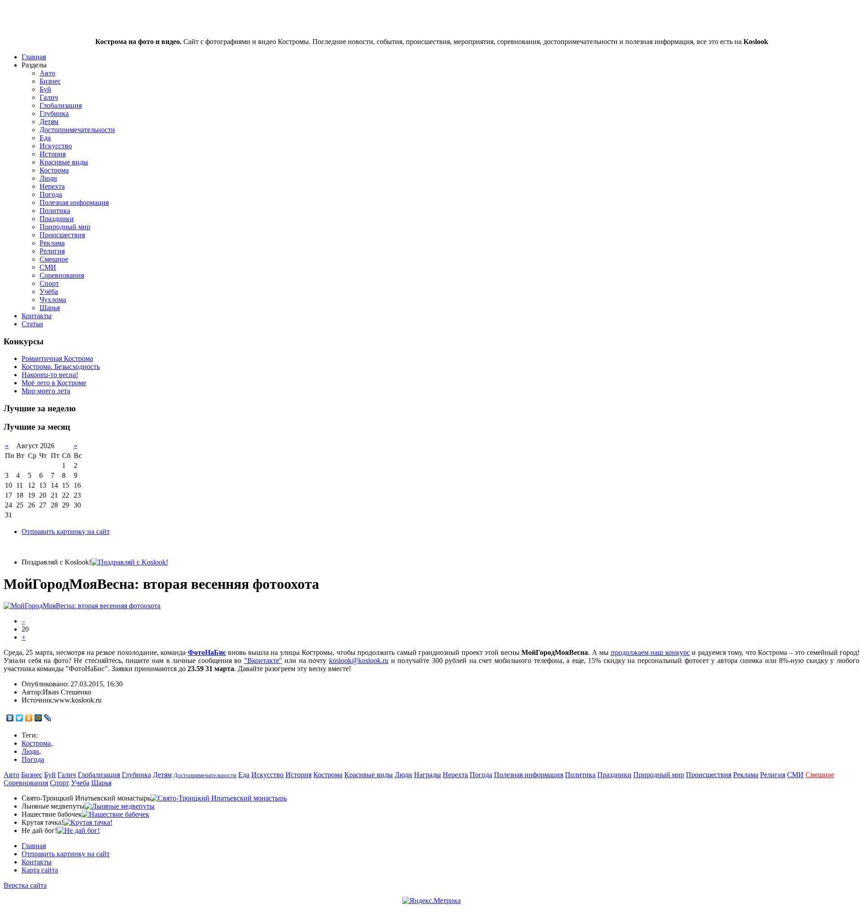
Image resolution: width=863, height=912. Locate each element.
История (53, 154)
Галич (49, 97)
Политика (55, 210)
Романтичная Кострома (57, 358)
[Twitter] (19, 718)
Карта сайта (40, 870)
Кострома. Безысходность (61, 366)
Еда (45, 138)
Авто (47, 73)
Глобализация (61, 105)
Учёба (49, 291)
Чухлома (53, 299)
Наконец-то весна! (50, 374)
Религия (52, 251)
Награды (427, 775)
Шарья (50, 307)
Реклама (52, 243)
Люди (48, 178)
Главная (34, 57)
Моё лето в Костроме (54, 383)
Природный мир (65, 227)
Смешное (54, 259)
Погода (51, 194)
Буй (45, 89)
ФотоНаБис (207, 652)
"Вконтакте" (263, 660)
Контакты (37, 316)
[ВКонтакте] (10, 718)
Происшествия (62, 235)
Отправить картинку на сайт (66, 531)
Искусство (56, 146)
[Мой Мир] (38, 718)
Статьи (32, 324)
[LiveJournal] (48, 718)
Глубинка (54, 113)
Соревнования (62, 275)
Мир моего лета (46, 391)
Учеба (80, 783)
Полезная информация (74, 202)
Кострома (54, 170)
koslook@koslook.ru (358, 660)
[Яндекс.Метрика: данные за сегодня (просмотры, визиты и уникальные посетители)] (431, 901)
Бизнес (50, 81)
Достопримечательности (77, 129)
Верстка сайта (25, 885)
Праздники (57, 218)
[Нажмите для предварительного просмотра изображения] (82, 605)
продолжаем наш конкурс (650, 652)
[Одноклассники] (29, 718)
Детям (49, 121)
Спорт (49, 283)
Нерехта (52, 186)
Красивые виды (64, 162)
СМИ (48, 267)
